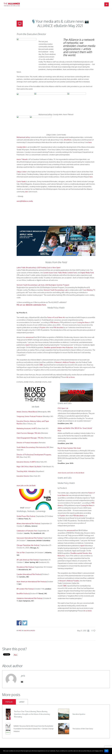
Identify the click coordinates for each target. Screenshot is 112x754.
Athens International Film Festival (28, 523)
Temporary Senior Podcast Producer (30, 416)
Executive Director (23, 421)
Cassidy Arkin (21, 147)
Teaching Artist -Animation (26, 471)
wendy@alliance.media (25, 201)
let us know (70, 377)
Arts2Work (67, 140)
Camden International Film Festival (29, 574)
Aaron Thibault (22, 159)
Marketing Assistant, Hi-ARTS (27, 428)
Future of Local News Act (56, 317)
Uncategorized (29, 630)
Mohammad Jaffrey (23, 137)
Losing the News (83, 322)
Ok (106, 751)
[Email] (22, 682)
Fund (92, 273)
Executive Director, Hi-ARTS (26, 462)
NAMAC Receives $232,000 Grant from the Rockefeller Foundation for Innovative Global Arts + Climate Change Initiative (34, 728)
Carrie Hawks (21, 181)
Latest (21, 702)
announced (30, 337)
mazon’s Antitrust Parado (65, 362)
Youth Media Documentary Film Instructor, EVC (33, 447)
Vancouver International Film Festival (30, 538)
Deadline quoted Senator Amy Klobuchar (58, 347)
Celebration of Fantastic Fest (27, 531)
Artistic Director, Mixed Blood (27, 412)
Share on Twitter (24, 622)
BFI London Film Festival (25, 589)
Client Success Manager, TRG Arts (29, 433)
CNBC (41, 365)
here (90, 142)
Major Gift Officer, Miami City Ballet (29, 466)
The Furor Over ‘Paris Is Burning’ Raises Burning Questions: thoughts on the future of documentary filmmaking (32, 714)
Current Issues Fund (50, 273)
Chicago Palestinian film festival (28, 545)
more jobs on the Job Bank (26, 485)
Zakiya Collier (21, 172)
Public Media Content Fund (67, 273)
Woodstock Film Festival (25, 567)
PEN (55, 327)
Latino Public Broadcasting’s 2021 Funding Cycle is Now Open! (38, 267)
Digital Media (85, 273)
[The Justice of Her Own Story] (63, 728)
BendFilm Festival (23, 593)
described (60, 327)
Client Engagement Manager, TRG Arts (30, 438)
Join (26, 192)
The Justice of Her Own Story (83, 729)
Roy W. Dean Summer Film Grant (69, 448)
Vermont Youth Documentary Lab (55, 290)
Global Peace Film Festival (26, 516)
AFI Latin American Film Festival (28, 560)
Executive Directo (23, 476)
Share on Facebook (19, 622)
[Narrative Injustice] (63, 714)
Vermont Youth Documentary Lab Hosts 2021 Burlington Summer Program (43, 285)
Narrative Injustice (79, 714)
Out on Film (21, 552)
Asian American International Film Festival (31, 581)
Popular (9, 702)
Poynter (43, 327)
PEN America (54, 322)
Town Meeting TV (88, 290)
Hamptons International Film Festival (29, 598)
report (27, 345)
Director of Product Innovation (27, 443)
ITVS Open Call (63, 408)
